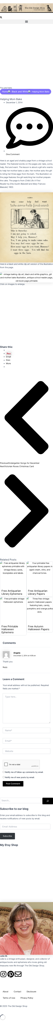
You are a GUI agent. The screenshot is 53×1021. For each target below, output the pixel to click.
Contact (17, 991)
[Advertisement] (26, 55)
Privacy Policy (27, 998)
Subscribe (7, 836)
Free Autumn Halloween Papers (38, 628)
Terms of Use (9, 998)
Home (5, 91)
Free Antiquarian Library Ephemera (11, 592)
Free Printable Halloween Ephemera (9, 629)
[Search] (47, 801)
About (5, 991)
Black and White (20, 91)
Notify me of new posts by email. (20, 777)
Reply (5, 667)
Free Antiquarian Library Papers (37, 592)
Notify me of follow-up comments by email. (24, 772)
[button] (1, 17)
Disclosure (31, 991)
